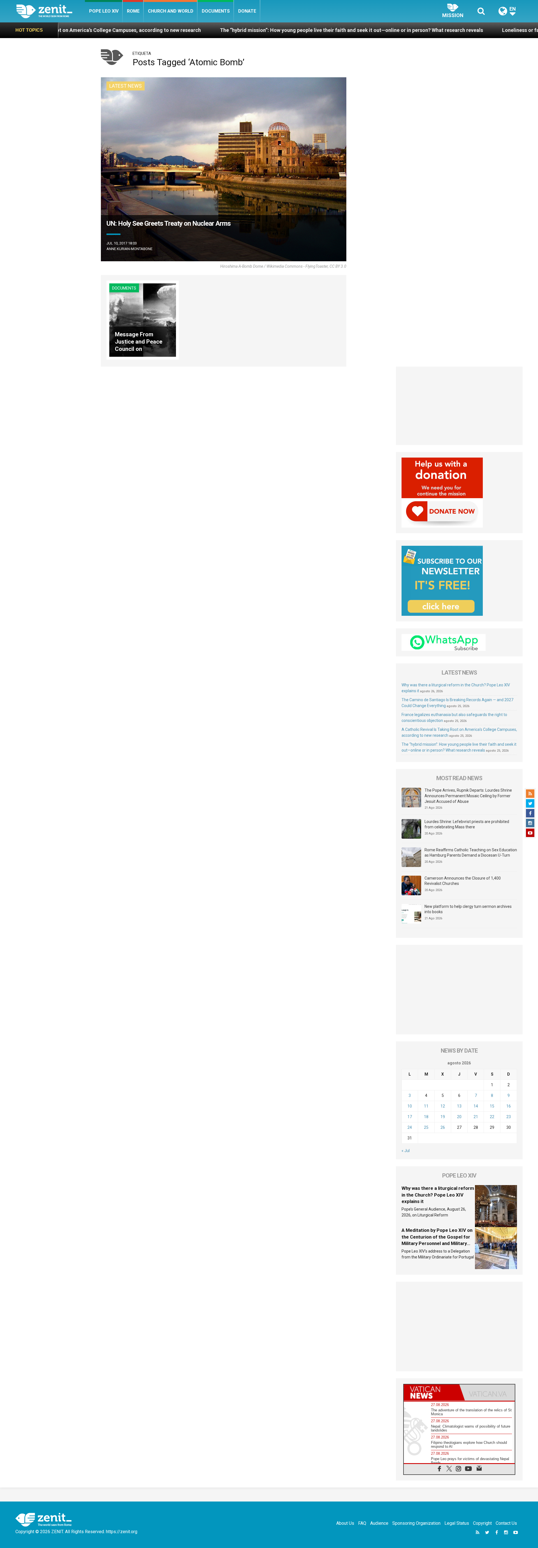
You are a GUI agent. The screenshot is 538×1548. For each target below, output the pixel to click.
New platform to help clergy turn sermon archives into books (468, 909)
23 (508, 1117)
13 (459, 1106)
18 (426, 1117)
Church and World (170, 11)
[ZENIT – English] (50, 11)
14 (476, 1106)
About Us (345, 1523)
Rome (133, 11)
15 (492, 1106)
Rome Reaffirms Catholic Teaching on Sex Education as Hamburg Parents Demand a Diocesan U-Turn (471, 853)
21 (476, 1117)
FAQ (362, 1523)
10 (409, 1106)
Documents (216, 11)
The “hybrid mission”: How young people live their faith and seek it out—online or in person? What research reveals (239, 30)
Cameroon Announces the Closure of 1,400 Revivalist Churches (463, 881)
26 (442, 1127)
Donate (247, 11)
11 (426, 1106)
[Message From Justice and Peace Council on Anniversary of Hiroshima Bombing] (142, 320)
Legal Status (456, 1523)
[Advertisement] (459, 406)
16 (508, 1106)
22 (492, 1117)
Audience (379, 1523)
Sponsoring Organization (416, 1523)
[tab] (431, 1392)
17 (409, 1117)
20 (459, 1117)
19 (442, 1117)
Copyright (482, 1523)
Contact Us (506, 1523)
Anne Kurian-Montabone (129, 249)
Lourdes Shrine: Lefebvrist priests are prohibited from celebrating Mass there (467, 824)
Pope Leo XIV (104, 11)
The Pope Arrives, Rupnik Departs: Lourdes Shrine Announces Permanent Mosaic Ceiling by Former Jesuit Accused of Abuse (468, 795)
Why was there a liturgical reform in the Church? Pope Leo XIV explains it (438, 1194)
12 (442, 1106)
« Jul (406, 1150)
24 (409, 1127)
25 (426, 1127)
